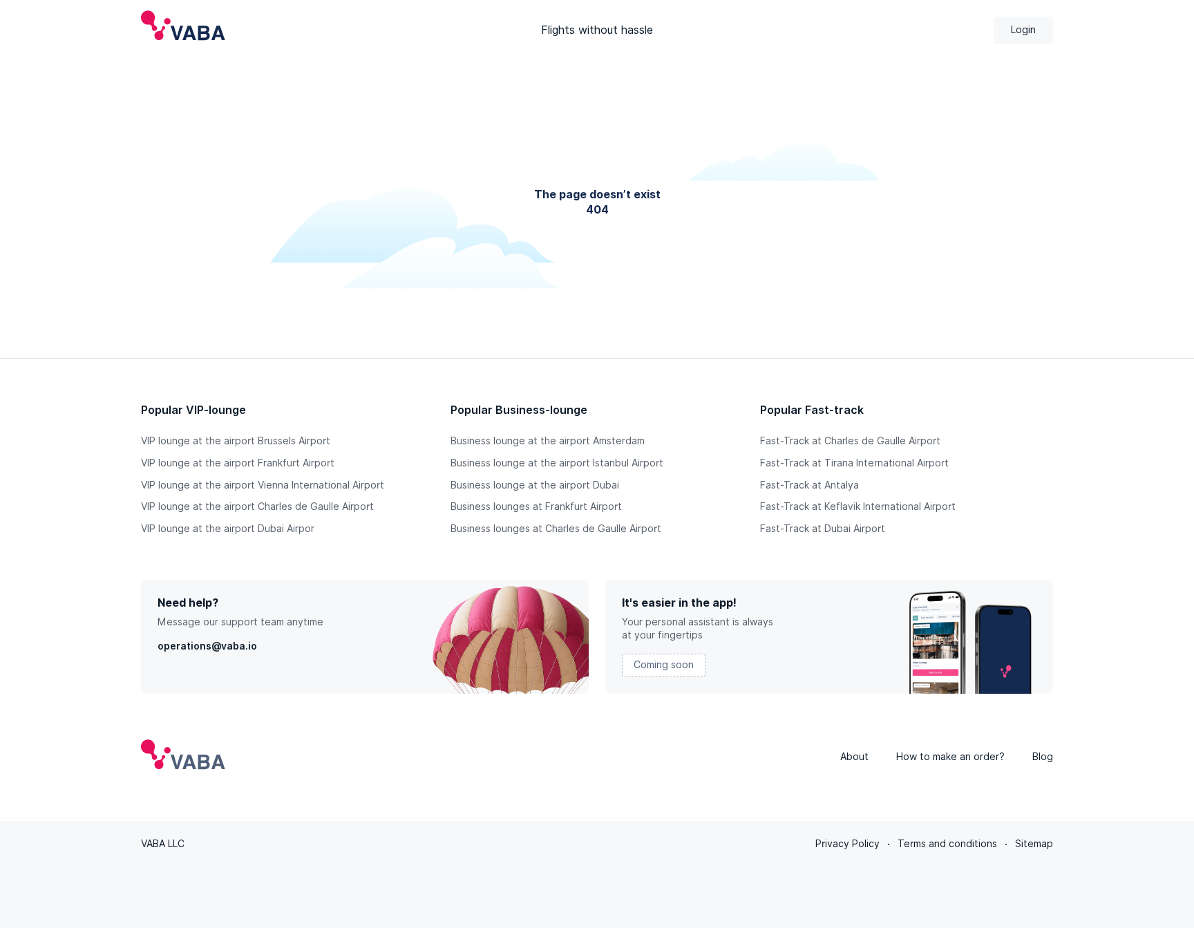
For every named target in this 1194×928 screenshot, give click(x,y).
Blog (1042, 756)
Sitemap (1034, 843)
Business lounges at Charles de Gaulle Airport (556, 528)
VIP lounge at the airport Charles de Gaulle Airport (257, 506)
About (854, 756)
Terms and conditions (947, 843)
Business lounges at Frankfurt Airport (536, 506)
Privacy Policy (847, 843)
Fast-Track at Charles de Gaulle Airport (850, 440)
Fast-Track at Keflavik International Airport (858, 506)
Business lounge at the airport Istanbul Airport (557, 462)
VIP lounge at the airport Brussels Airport (235, 440)
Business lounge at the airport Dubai (535, 485)
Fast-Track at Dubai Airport (822, 528)
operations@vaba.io (207, 646)
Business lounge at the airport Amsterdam (548, 440)
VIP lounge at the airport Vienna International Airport (262, 485)
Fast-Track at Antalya (809, 485)
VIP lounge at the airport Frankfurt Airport (237, 462)
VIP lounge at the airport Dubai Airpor (227, 528)
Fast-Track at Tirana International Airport (854, 462)
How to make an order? (950, 756)
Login (1023, 29)
